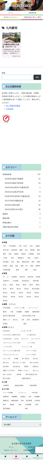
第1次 (5, 285)
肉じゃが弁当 (7, 374)
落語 (24, 323)
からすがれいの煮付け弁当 (11, 335)
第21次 (21, 296)
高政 (26, 408)
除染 (35, 270)
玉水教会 (37, 400)
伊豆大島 (6, 250)
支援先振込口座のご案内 (31, 450)
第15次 (21, 293)
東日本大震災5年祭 (9, 316)
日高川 (36, 258)
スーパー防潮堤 (8, 392)
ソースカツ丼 (7, 347)
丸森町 (37, 246)
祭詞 (28, 320)
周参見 (16, 254)
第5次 (31, 285)
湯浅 (18, 262)
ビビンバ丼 (6, 358)
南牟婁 (32, 250)
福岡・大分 (24, 266)
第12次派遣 (35, 289)
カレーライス (35, 339)
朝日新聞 (29, 400)
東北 (12, 262)
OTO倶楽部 (6, 308)
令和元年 (22, 277)
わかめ (16, 339)
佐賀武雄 (14, 250)
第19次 (5, 296)
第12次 (26, 289)
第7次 (5, 289)
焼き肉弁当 (16, 366)
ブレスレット (22, 392)
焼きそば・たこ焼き (19, 362)
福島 (31, 266)
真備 (11, 266)
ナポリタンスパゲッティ (11, 354)
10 (4, 277)
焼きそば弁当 (34, 362)
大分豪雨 (15, 281)
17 (8, 277)
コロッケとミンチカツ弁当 (11, 343)
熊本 (33, 262)
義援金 (12, 404)
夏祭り (5, 312)
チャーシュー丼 (27, 347)
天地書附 (19, 312)
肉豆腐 (19, 374)
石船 (16, 266)
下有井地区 (12, 246)
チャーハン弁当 (31, 350)
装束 (20, 404)
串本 (31, 246)
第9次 (11, 289)
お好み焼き (6, 331)
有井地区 (6, 262)
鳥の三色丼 (6, 378)
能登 (17, 270)
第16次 (29, 293)
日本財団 (9, 109)
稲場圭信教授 (19, 385)
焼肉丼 (26, 366)
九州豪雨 (14, 277)
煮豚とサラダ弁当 (8, 370)
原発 (10, 254)
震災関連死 (6, 408)
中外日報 (34, 392)
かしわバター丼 (26, 331)
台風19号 (6, 281)
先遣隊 (38, 277)
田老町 (5, 266)
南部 (4, 254)
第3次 (18, 285)
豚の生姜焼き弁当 (31, 374)
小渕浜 (5, 258)
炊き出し (16, 320)
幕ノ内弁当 (25, 358)
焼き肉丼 (6, 366)
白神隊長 (6, 385)
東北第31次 (25, 281)
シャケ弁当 (31, 343)
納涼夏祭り (36, 320)
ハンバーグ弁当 (31, 354)
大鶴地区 (31, 254)
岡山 (12, 258)
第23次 (37, 296)
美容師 (5, 323)
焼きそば (6, 362)
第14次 (13, 293)
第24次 (5, 300)
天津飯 (16, 358)
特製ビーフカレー (24, 370)
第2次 (11, 285)
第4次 (24, 285)
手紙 (22, 400)
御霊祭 (27, 312)
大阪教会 (23, 396)
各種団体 (6, 396)
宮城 (38, 254)
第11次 (19, 289)
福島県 (38, 266)
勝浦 (21, 250)
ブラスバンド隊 (19, 308)
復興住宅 (21, 258)
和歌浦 (23, 254)
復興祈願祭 (35, 312)
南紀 (38, 250)
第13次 (5, 293)
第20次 (13, 296)
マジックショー (33, 308)
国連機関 (14, 396)
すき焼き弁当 (7, 339)
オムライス (24, 339)
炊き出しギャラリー (11, 450)
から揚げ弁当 (31, 335)
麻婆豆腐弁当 (26, 378)
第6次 (37, 285)
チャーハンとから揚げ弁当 (11, 350)
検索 (3, 73)
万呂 (4, 246)
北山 (26, 250)
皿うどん (36, 370)
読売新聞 (28, 404)
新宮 (29, 258)
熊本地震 (36, 281)
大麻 (11, 312)
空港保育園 (6, 270)
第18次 (37, 293)
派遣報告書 (32, 447)
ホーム (11, 447)
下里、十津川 (23, 246)
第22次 (29, 296)
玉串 (22, 320)
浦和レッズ (6, 320)
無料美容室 (25, 262)
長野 (26, 270)
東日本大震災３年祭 (28, 316)
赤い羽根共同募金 (13, 106)
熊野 (38, 262)
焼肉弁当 (35, 366)
